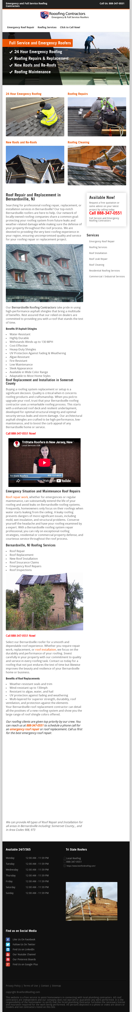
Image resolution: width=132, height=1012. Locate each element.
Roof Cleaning (96, 265)
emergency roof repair (24, 729)
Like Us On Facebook (24, 939)
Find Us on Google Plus (25, 964)
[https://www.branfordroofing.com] (66, 18)
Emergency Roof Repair (20, 27)
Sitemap (56, 986)
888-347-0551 (116, 3)
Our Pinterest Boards (24, 959)
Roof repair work (17, 497)
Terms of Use (31, 986)
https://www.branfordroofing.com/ (81, 866)
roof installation (45, 649)
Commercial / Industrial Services (107, 276)
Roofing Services (47, 27)
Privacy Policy (13, 986)
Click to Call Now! (70, 27)
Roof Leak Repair (98, 259)
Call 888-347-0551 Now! (20, 636)
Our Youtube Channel (24, 954)
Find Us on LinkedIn (23, 949)
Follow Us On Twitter (24, 944)
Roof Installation (98, 253)
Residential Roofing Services (104, 271)
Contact (45, 986)
